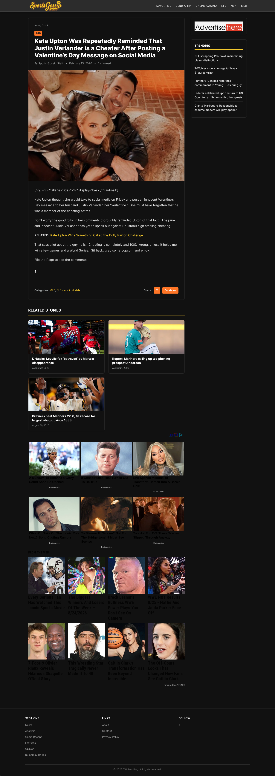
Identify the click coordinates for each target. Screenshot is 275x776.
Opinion (29, 748)
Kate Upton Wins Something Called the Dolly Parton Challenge (96, 235)
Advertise (163, 5)
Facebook (170, 290)
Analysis (30, 730)
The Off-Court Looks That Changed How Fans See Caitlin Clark (165, 670)
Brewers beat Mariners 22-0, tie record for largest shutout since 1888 (63, 418)
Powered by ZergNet (174, 685)
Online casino (206, 5)
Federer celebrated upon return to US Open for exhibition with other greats (219, 95)
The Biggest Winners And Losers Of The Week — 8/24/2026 (86, 605)
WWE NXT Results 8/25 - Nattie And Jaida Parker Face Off (164, 605)
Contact (107, 730)
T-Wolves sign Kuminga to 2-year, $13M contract (217, 70)
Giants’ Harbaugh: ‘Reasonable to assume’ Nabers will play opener (216, 107)
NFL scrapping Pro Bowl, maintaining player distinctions (219, 58)
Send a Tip (183, 5)
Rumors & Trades (35, 754)
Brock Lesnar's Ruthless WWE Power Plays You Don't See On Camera (123, 608)
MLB (244, 5)
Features (30, 742)
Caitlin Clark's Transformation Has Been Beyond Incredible (126, 670)
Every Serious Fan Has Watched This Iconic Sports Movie (46, 602)
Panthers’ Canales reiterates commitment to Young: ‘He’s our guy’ (218, 83)
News (28, 724)
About (105, 724)
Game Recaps (33, 736)
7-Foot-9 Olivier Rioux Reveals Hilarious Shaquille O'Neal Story (45, 670)
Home (37, 25)
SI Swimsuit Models (68, 290)
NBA (234, 5)
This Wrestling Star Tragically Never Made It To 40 (85, 668)
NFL (224, 5)
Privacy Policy (110, 736)
